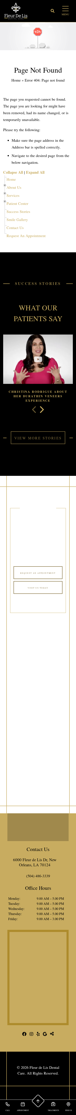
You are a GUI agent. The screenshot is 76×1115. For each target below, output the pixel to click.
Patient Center (17, 203)
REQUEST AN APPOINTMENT (38, 573)
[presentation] (34, 410)
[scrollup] (38, 1101)
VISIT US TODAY (38, 588)
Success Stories (18, 211)
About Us (14, 187)
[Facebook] (24, 1034)
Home (16, 80)
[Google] (45, 1034)
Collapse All (13, 172)
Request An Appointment (26, 235)
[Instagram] (31, 1034)
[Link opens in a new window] (38, 978)
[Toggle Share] (52, 1034)
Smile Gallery (17, 219)
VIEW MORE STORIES (38, 438)
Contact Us (15, 227)
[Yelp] (38, 1034)
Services (13, 195)
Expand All (35, 172)
